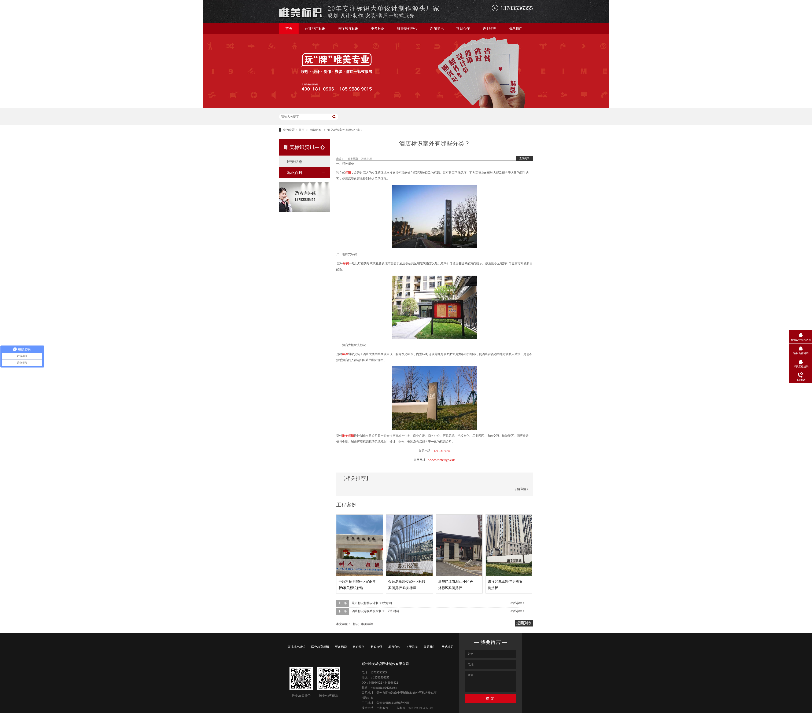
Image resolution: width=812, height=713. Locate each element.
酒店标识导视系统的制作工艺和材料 (375, 611)
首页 (288, 28)
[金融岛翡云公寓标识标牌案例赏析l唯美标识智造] (409, 545)
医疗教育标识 (348, 28)
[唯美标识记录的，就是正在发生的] (406, 106)
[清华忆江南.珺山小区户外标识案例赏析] (459, 545)
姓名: (471, 653)
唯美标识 (367, 624)
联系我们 (515, 28)
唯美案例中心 (407, 28)
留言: (471, 675)
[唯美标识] (301, 17)
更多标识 (377, 28)
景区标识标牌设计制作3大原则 (372, 603)
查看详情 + (517, 603)
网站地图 (447, 646)
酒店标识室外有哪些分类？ (345, 130)
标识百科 (316, 130)
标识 (356, 624)
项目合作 (463, 28)
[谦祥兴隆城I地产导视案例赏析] (509, 545)
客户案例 (359, 646)
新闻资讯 (437, 28)
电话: (471, 664)
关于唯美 (489, 28)
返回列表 (524, 158)
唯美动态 (294, 161)
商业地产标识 (315, 28)
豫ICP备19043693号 (421, 708)
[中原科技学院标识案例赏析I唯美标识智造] (359, 545)
